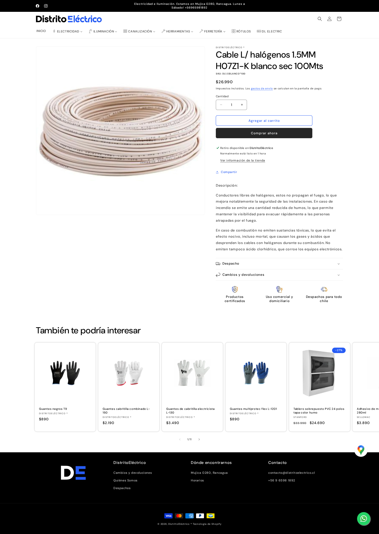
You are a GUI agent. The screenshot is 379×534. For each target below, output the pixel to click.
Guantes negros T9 (53, 409)
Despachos (122, 488)
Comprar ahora (264, 133)
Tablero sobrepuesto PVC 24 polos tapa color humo (318, 410)
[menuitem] (41, 30)
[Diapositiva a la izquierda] (180, 439)
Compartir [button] (229, 172)
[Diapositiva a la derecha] (199, 439)
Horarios (197, 480)
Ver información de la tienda (242, 160)
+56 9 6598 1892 (281, 480)
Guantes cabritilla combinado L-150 (126, 410)
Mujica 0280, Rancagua (209, 473)
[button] (320, 19)
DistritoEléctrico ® (180, 523)
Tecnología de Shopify (207, 523)
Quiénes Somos (125, 480)
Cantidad (222, 96)
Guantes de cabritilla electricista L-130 (190, 410)
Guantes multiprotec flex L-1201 (253, 409)
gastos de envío (262, 88)
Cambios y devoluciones (132, 473)
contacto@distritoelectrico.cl (291, 473)
